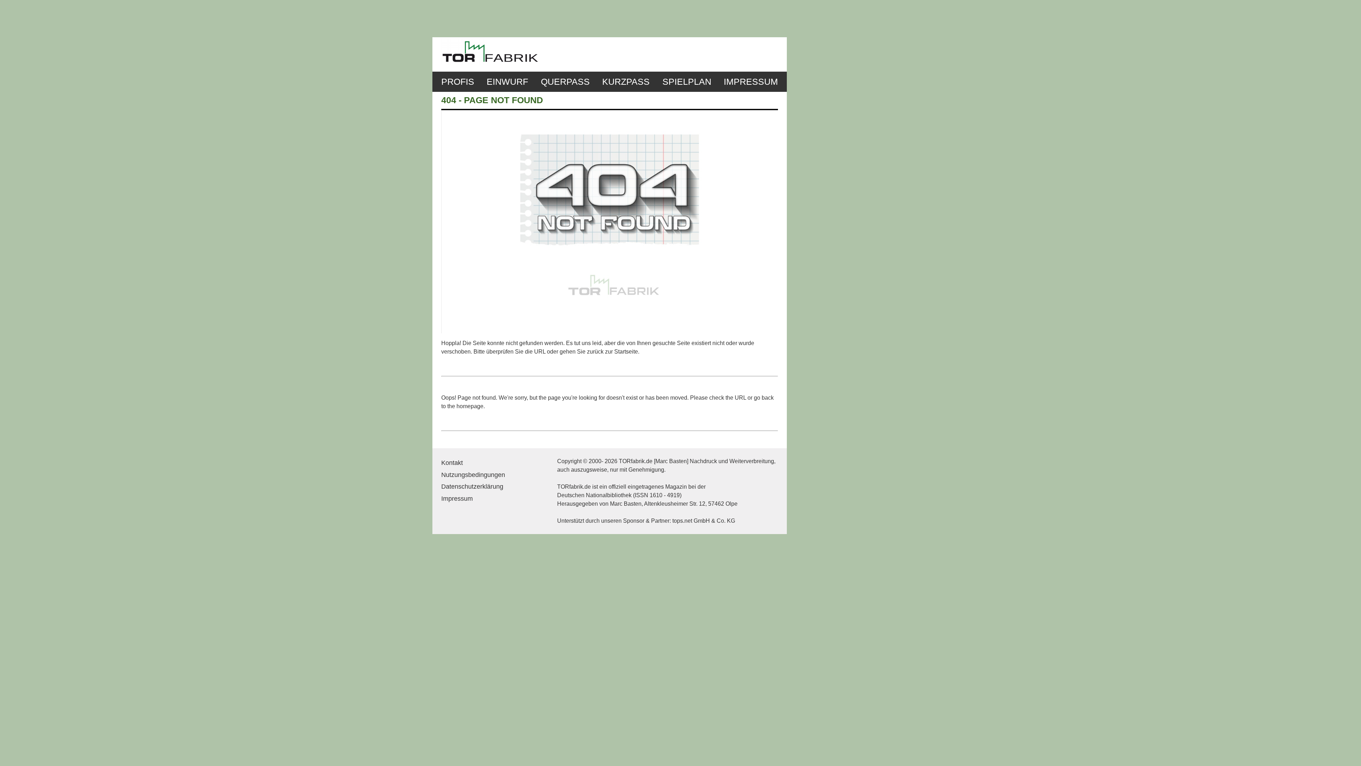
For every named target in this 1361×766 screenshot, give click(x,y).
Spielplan (686, 82)
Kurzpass (626, 82)
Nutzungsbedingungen (473, 474)
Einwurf (507, 82)
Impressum (751, 82)
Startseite (626, 352)
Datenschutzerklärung (472, 486)
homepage (470, 406)
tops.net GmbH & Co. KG (703, 521)
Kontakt (452, 462)
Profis (457, 82)
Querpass (565, 82)
